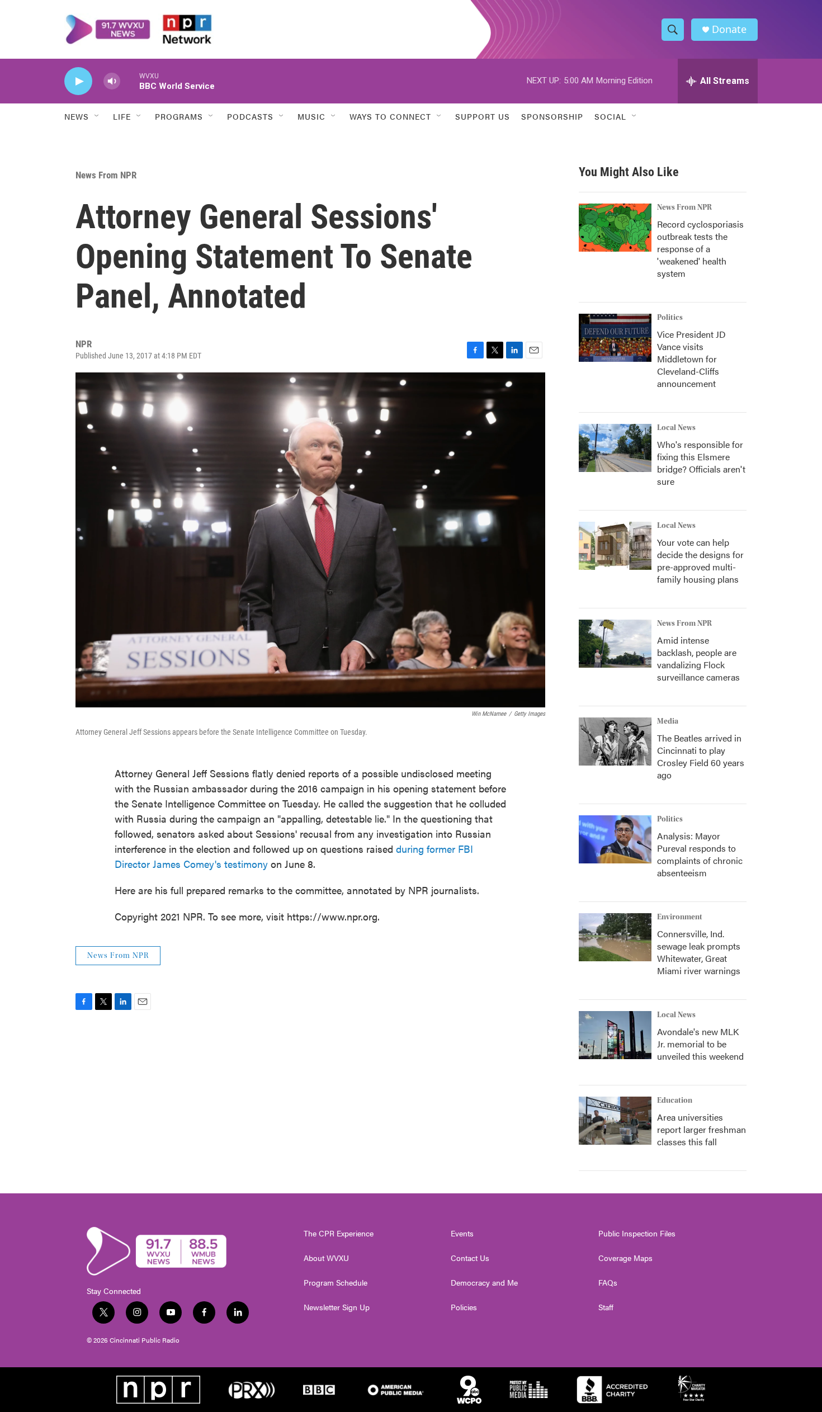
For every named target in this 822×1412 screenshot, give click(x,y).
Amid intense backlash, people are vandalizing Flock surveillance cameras (698, 658)
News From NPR (105, 175)
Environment (679, 917)
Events (462, 1233)
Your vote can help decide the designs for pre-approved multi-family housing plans (700, 560)
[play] (78, 81)
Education (674, 1100)
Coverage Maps (625, 1258)
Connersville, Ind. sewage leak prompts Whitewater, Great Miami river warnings (698, 952)
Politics (670, 317)
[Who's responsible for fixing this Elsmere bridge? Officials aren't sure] (615, 448)
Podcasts (250, 116)
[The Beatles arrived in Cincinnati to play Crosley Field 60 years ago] (615, 741)
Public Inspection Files (636, 1233)
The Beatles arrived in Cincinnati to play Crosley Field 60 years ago (700, 756)
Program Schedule (335, 1282)
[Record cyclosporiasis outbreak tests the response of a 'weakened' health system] (615, 228)
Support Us (482, 116)
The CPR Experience (339, 1233)
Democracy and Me (484, 1282)
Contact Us (470, 1258)
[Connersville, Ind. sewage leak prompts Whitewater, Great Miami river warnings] (615, 937)
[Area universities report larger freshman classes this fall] (615, 1121)
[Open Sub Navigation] (97, 116)
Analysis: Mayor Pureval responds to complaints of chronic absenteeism (700, 854)
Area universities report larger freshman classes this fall (701, 1129)
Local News (676, 427)
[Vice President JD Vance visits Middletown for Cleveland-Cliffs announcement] (615, 338)
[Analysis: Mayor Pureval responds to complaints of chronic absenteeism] (615, 839)
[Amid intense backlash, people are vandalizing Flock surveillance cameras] (615, 644)
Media (667, 721)
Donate (729, 29)
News (76, 116)
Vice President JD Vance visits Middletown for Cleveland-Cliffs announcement (691, 359)
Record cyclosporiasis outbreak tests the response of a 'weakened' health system (700, 249)
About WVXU (326, 1258)
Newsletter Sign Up (337, 1307)
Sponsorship (552, 116)
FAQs (607, 1282)
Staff (605, 1307)
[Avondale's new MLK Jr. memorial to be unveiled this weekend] (615, 1035)
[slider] (129, 81)
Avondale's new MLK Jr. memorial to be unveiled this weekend (700, 1043)
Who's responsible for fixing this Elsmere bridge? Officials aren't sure (701, 463)
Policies (464, 1307)
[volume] (111, 81)
